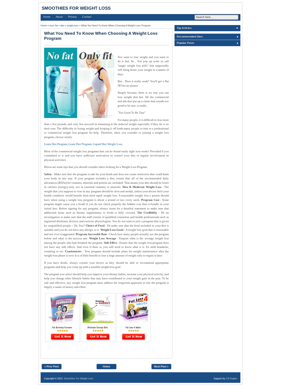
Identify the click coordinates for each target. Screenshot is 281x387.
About (59, 16)
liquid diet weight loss (107, 144)
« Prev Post (51, 366)
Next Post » (161, 366)
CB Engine (231, 378)
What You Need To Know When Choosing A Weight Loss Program (101, 36)
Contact (86, 16)
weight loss (73, 25)
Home (46, 16)
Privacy (72, 16)
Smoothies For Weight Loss (76, 8)
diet (62, 25)
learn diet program (55, 144)
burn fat (54, 25)
